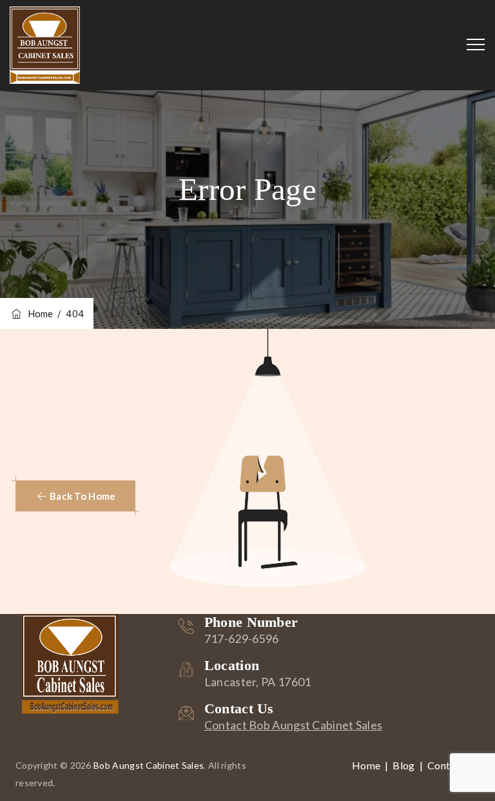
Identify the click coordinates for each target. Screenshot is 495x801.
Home (38, 313)
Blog (403, 765)
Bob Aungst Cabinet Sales (148, 765)
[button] (75, 495)
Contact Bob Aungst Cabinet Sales (293, 725)
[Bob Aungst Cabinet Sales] (45, 45)
